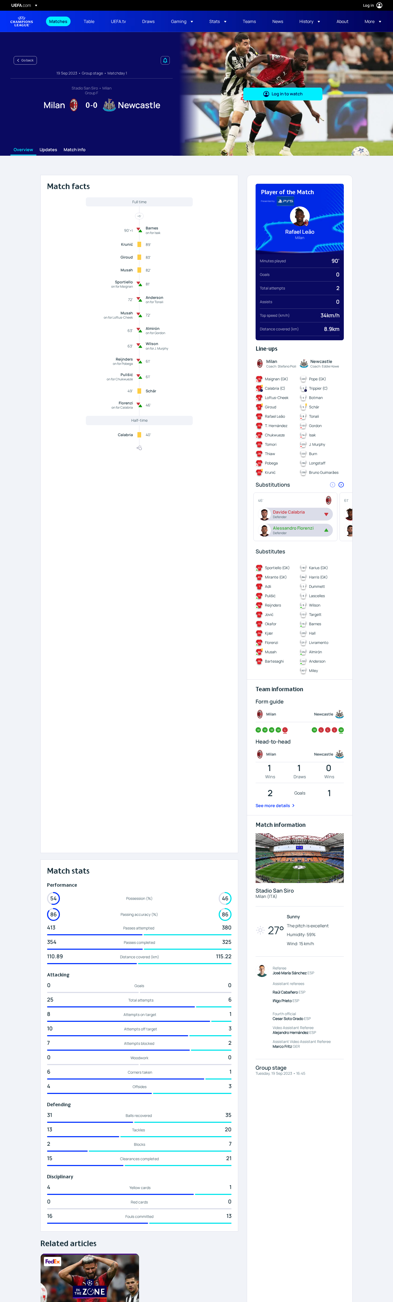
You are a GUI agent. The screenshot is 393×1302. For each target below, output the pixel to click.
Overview (23, 149)
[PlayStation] (285, 201)
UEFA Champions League (21, 21)
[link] (58, 21)
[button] (182, 21)
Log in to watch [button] (287, 94)
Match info (75, 149)
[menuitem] (60, 21)
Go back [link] (27, 60)
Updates (48, 149)
